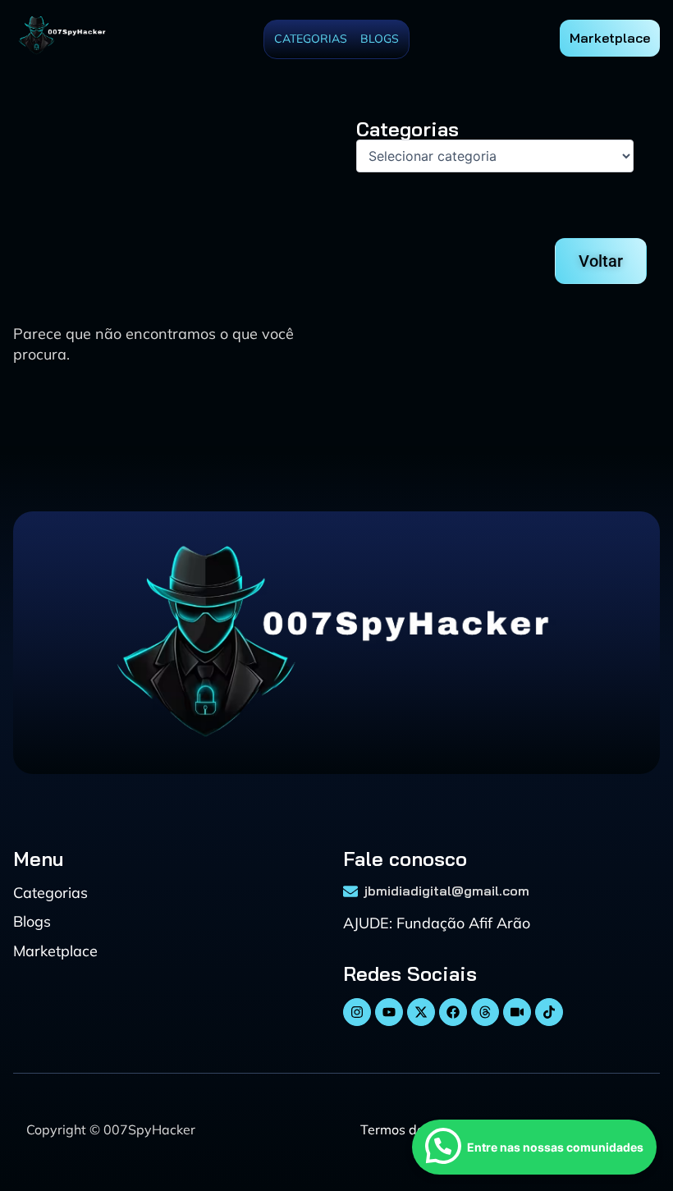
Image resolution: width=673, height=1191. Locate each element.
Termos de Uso (405, 1129)
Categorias (310, 38)
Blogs (379, 38)
